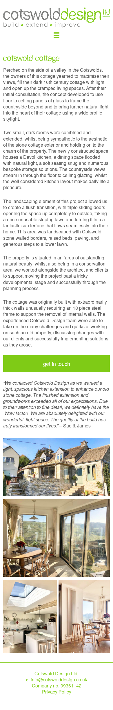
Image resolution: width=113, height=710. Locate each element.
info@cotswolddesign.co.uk (59, 679)
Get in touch (56, 363)
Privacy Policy (56, 691)
